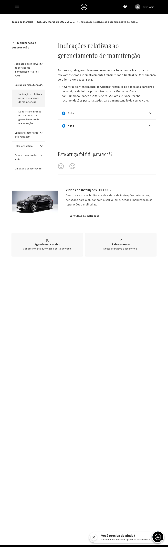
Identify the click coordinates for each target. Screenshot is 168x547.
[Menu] (17, 7)
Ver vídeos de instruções (84, 216)
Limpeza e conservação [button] (28, 168)
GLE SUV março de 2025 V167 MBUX (56, 22)
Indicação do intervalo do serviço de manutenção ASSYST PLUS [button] (27, 69)
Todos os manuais (22, 22)
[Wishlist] (125, 6)
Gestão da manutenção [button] (27, 85)
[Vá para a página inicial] (84, 7)
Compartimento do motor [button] (25, 157)
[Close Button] (106, 537)
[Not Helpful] (72, 166)
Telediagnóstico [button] (23, 146)
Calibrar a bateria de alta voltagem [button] (26, 134)
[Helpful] (61, 166)
